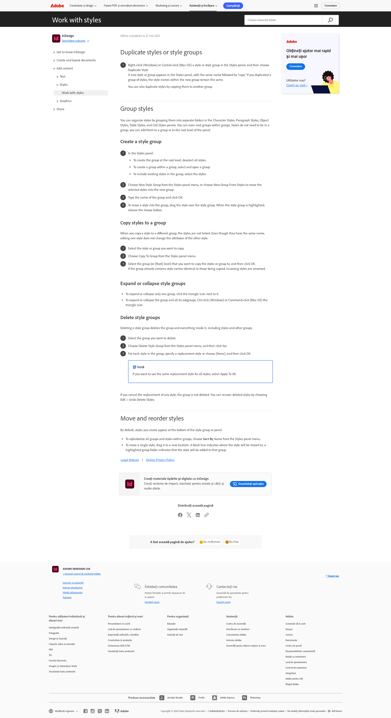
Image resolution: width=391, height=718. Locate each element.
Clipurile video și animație (62, 644)
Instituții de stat (175, 634)
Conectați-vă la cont (295, 623)
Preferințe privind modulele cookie (267, 711)
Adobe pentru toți (294, 678)
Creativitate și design (81, 5)
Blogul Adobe (292, 684)
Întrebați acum (152, 602)
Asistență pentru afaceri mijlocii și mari (246, 645)
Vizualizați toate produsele (62, 671)
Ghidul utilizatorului (72, 592)
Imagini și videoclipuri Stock (63, 666)
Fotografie (54, 633)
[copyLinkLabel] (206, 516)
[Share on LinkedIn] (197, 516)
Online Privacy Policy (160, 460)
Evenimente (291, 640)
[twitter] (100, 711)
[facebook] (85, 711)
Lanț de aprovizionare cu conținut (124, 629)
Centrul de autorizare (296, 667)
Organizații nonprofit (177, 629)
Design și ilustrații (58, 638)
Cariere (289, 634)
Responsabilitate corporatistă (300, 651)
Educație (171, 623)
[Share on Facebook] (180, 516)
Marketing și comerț (167, 5)
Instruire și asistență (73, 582)
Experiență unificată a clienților (123, 634)
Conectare (331, 5)
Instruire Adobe (234, 640)
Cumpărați (233, 6)
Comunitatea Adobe (236, 634)
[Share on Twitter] (189, 516)
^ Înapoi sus (332, 575)
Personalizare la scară (119, 623)
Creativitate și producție (120, 640)
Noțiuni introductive (72, 587)
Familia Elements (57, 660)
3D (50, 655)
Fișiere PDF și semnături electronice (124, 5)
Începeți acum (223, 602)
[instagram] (93, 711)
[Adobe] (57, 5)
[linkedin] (107, 711)
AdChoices (337, 711)
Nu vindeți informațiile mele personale (306, 711)
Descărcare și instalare (237, 629)
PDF (51, 649)
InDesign (68, 36)
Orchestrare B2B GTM (119, 645)
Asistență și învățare (201, 5)
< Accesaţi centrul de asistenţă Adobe (82, 573)
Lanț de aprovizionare (296, 662)
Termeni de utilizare (238, 711)
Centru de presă (294, 645)
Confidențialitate (216, 711)
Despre (289, 629)
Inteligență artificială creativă (64, 627)
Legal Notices (130, 460)
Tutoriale (67, 597)
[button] (316, 5)
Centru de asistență (236, 623)
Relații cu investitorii (296, 656)
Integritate (291, 673)
